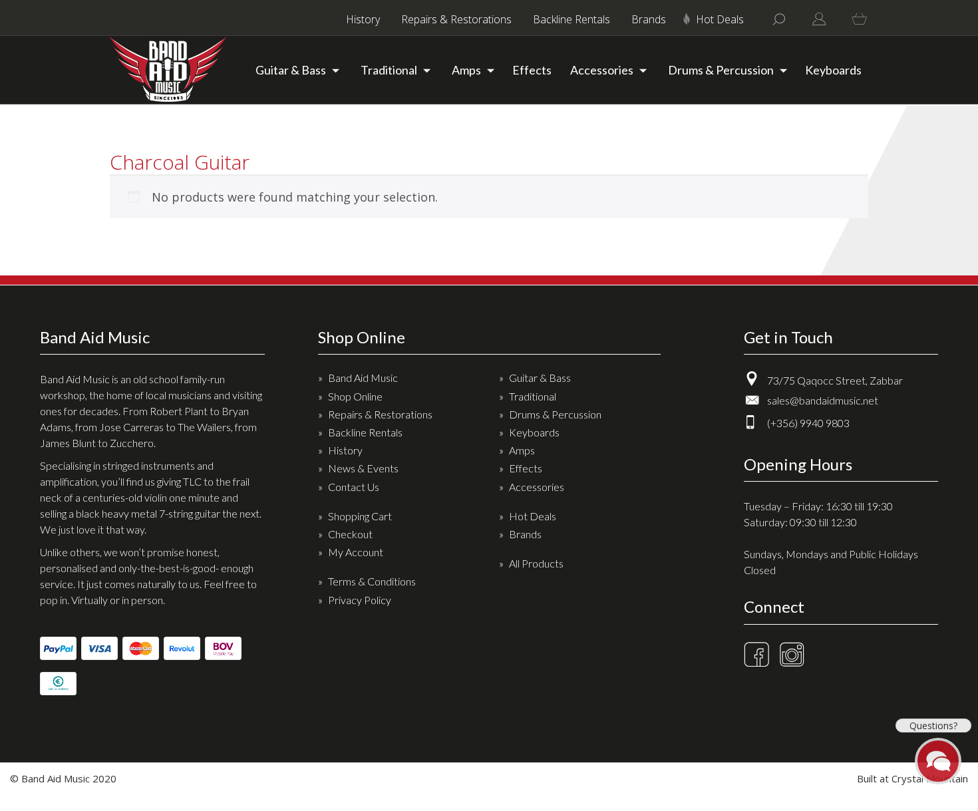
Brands (648, 19)
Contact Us (353, 486)
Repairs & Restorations (456, 19)
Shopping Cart (360, 516)
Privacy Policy (359, 599)
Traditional (389, 70)
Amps (466, 70)
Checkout (350, 534)
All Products (536, 563)
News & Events (363, 468)
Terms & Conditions (372, 581)
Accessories (601, 70)
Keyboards (833, 70)
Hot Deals (720, 19)
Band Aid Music (363, 377)
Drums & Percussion (721, 70)
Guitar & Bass (290, 70)
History (363, 19)
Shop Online (355, 396)
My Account (355, 552)
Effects (532, 70)
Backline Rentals (571, 19)
